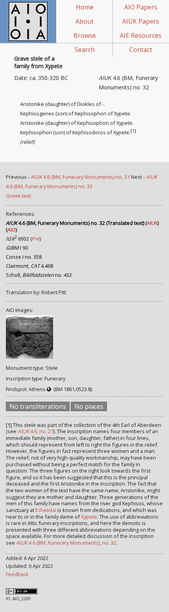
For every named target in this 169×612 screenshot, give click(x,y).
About (84, 21)
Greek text (18, 195)
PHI (36, 238)
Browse (84, 35)
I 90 (17, 247)
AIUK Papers (140, 21)
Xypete (89, 516)
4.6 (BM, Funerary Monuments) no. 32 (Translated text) (75, 222)
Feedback (17, 574)
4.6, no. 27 (35, 431)
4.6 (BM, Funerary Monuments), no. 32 (66, 542)
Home (85, 7)
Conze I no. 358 (24, 256)
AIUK (152, 222)
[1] (133, 131)
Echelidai (45, 510)
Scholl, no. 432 (39, 274)
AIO (11, 229)
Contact (140, 49)
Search (85, 49)
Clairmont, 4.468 (29, 265)
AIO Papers (140, 7)
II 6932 (17, 238)
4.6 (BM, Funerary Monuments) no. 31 (80, 176)
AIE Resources (141, 35)
